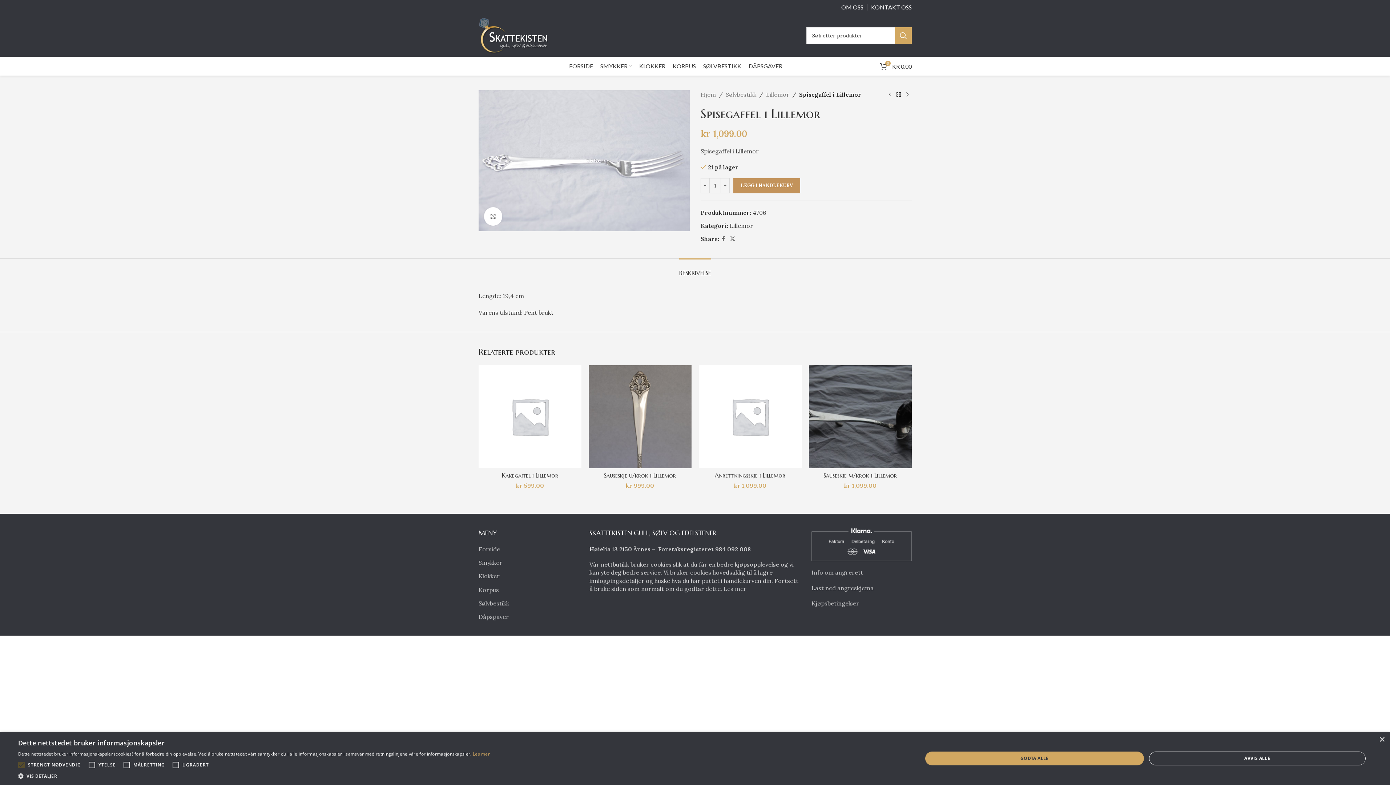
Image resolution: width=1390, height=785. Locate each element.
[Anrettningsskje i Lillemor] (750, 416)
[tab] (695, 269)
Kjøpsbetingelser (835, 603)
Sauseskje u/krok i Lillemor (640, 475)
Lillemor (777, 94)
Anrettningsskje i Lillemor (750, 475)
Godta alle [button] (1034, 758)
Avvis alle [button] (1257, 758)
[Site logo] (515, 35)
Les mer (735, 588)
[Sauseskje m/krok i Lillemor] (860, 416)
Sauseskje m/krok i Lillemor (860, 475)
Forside (489, 549)
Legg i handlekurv (767, 185)
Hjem (708, 94)
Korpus (489, 589)
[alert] (695, 758)
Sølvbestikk (741, 94)
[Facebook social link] (723, 239)
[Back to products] (898, 94)
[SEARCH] (903, 35)
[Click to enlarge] (493, 216)
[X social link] (732, 239)
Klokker (489, 576)
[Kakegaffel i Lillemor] (530, 416)
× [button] (1382, 739)
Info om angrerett (837, 572)
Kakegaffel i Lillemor (530, 475)
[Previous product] (890, 94)
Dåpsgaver (494, 616)
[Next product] (907, 94)
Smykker (490, 562)
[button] (21, 765)
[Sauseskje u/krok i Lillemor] (640, 416)
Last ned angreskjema (842, 588)
